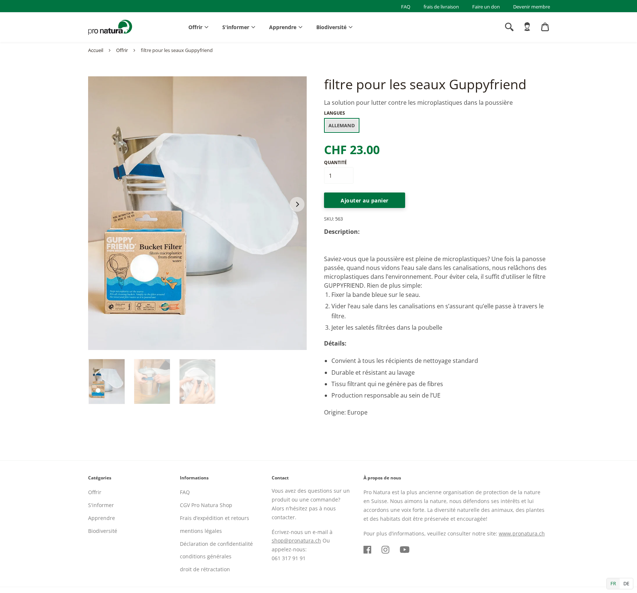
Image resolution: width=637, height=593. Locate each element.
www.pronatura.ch (522, 533)
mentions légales (201, 530)
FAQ (405, 6)
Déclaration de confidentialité (216, 543)
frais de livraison (441, 6)
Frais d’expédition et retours (214, 517)
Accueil (95, 50)
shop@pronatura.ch (296, 540)
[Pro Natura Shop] (110, 27)
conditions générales (206, 556)
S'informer (235, 27)
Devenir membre (531, 6)
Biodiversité (331, 27)
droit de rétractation (205, 569)
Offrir (195, 27)
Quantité (335, 162)
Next (297, 204)
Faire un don (486, 6)
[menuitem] (527, 26)
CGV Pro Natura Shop (206, 505)
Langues (334, 113)
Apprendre (282, 27)
